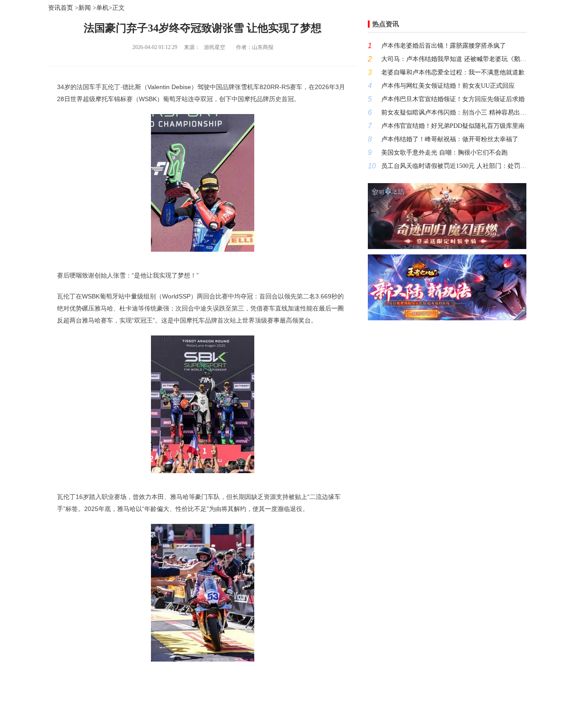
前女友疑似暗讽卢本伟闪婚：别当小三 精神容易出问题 (453, 112)
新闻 (84, 7)
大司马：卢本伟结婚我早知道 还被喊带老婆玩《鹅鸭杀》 (453, 59)
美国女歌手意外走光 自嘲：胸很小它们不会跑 (444, 152)
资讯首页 (60, 7)
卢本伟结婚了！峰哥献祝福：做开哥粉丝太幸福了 (449, 139)
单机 (102, 7)
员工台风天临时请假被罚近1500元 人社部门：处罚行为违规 (453, 166)
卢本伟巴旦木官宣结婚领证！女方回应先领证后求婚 (453, 99)
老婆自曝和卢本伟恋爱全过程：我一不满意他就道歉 (453, 72)
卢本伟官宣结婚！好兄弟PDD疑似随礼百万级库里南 (453, 126)
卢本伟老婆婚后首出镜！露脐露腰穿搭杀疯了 (443, 45)
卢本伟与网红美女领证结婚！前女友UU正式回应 (448, 85)
